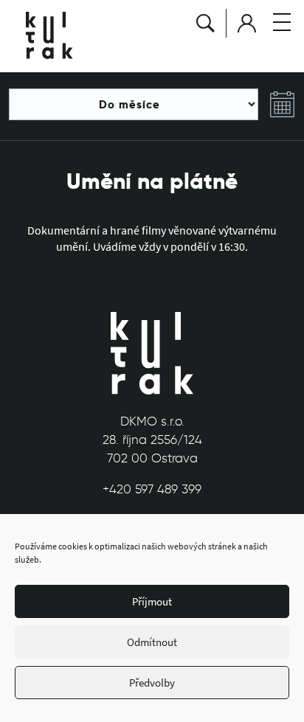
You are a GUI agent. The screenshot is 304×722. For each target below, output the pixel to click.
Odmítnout (152, 642)
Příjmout (152, 601)
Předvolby (152, 683)
